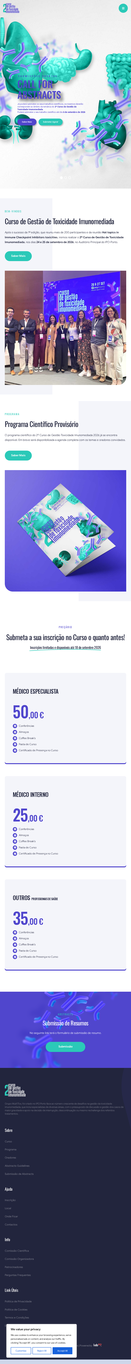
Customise (20, 1350)
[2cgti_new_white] (15, 1085)
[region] (41, 1341)
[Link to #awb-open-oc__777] (123, 8)
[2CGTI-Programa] (65, 471)
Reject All (41, 1350)
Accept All (62, 1350)
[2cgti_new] (11, 4)
